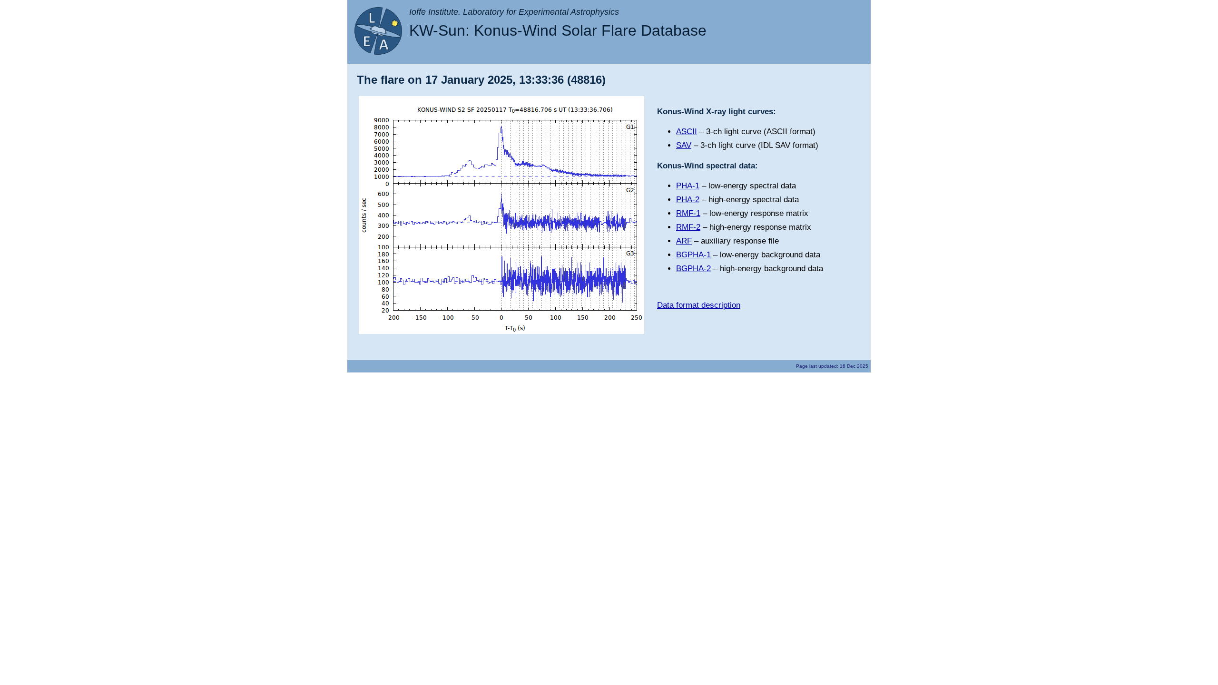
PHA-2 (687, 199)
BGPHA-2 (693, 268)
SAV (683, 145)
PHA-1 (687, 185)
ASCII (686, 131)
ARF (684, 240)
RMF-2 (688, 227)
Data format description (698, 305)
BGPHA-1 (693, 254)
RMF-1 (688, 213)
